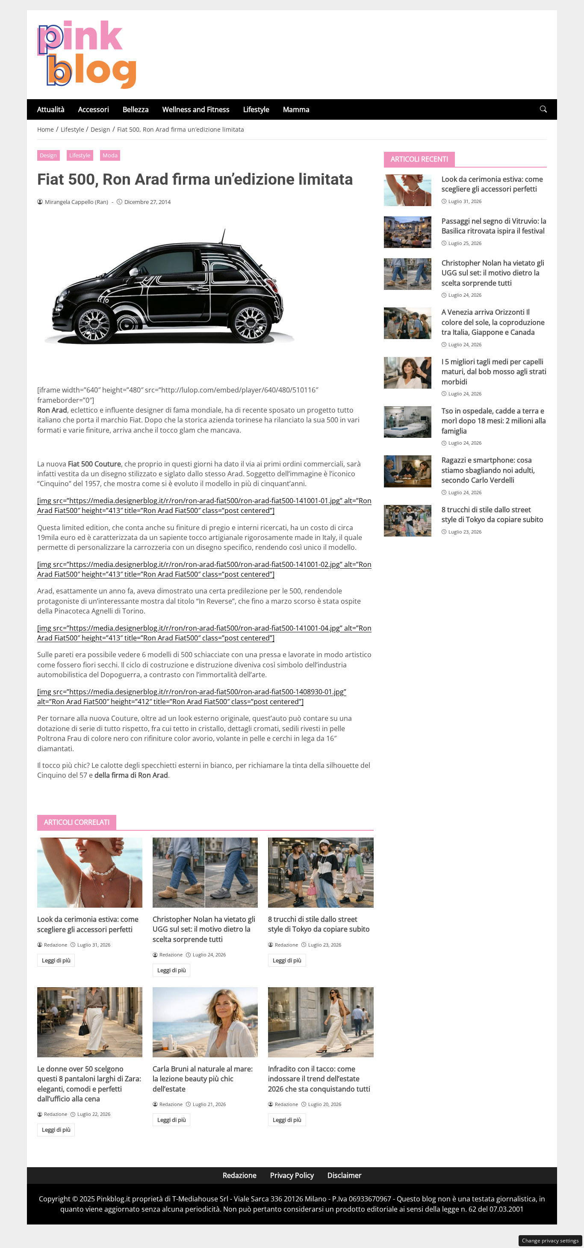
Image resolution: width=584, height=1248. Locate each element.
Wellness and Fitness (196, 109)
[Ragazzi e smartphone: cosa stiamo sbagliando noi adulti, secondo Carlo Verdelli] (407, 471)
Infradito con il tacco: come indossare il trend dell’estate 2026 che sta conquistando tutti (319, 1079)
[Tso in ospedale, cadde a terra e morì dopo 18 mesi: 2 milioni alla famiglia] (407, 422)
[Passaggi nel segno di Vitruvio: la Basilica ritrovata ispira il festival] (407, 232)
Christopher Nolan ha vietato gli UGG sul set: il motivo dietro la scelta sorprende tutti (204, 929)
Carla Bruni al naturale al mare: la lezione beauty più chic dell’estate (203, 1079)
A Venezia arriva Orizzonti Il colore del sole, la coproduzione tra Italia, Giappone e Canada (493, 322)
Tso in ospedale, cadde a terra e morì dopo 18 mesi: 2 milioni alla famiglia (494, 421)
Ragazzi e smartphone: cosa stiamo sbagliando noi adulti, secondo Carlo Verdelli (488, 470)
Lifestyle (256, 109)
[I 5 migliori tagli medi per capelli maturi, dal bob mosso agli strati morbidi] (407, 373)
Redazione (240, 1175)
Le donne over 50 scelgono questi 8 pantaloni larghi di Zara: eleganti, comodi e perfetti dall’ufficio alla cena (89, 1083)
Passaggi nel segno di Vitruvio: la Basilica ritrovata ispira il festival (494, 226)
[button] (543, 109)
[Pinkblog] (86, 54)
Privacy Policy (292, 1175)
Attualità (51, 109)
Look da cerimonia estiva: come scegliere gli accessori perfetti (88, 924)
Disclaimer (344, 1175)
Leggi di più (56, 960)
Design (48, 155)
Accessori (93, 109)
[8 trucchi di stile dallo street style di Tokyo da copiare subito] (320, 873)
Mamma (296, 109)
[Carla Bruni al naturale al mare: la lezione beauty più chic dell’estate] (205, 1022)
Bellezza (136, 109)
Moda (110, 155)
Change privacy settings (550, 1240)
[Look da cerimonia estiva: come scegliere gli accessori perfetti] (89, 873)
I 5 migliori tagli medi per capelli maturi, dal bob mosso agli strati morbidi (494, 371)
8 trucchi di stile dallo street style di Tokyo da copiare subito (319, 924)
